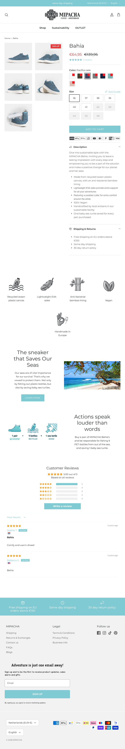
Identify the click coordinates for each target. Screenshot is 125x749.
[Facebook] (98, 633)
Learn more (32, 397)
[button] (46, 484)
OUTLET (80, 27)
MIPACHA (17, 740)
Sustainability (60, 27)
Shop (42, 27)
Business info (60, 642)
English (114, 3)
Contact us (12, 642)
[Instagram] (104, 633)
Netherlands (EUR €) (96, 3)
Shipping (11, 632)
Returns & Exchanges (18, 637)
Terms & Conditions (64, 632)
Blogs (9, 652)
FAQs (9, 647)
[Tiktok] (110, 633)
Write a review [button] (62, 506)
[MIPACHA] (62, 14)
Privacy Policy (60, 637)
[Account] (111, 15)
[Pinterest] (115, 633)
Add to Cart (95, 129)
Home (7, 38)
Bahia (15, 38)
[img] (14, 525)
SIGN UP (37, 694)
